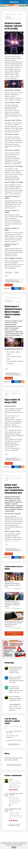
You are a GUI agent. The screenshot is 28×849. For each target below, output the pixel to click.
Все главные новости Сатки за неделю (14, 633)
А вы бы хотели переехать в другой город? (12, 721)
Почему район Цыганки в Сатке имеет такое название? (14, 759)
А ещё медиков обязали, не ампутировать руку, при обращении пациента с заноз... (16, 669)
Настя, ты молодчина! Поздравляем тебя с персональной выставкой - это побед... (16, 679)
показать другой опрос (14, 744)
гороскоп (17, 272)
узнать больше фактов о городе (14, 764)
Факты (7, 753)
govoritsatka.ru (14, 2)
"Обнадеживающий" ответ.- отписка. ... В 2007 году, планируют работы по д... (15, 707)
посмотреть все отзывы (14, 825)
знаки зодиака (9, 272)
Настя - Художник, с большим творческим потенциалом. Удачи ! (15, 698)
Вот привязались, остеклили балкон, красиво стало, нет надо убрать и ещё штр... (16, 689)
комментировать (9, 285)
